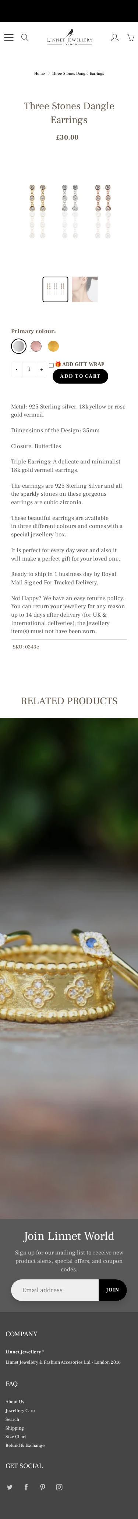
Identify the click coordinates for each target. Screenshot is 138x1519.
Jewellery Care (20, 1410)
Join (113, 1290)
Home (39, 73)
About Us (15, 1402)
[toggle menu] (8, 37)
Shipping (15, 1428)
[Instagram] (59, 1487)
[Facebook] (26, 1487)
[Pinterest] (42, 1487)
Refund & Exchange (25, 1445)
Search (12, 1419)
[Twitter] (9, 1487)
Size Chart (16, 1436)
